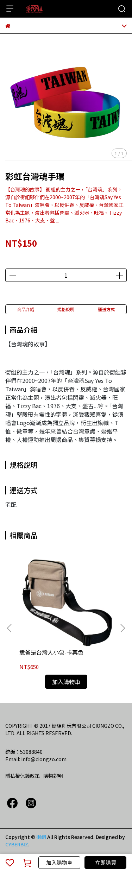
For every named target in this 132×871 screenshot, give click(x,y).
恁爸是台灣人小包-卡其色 (51, 652)
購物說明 (53, 775)
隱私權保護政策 (22, 775)
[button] (122, 628)
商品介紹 (25, 309)
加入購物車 (59, 862)
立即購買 (105, 862)
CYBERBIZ (16, 844)
